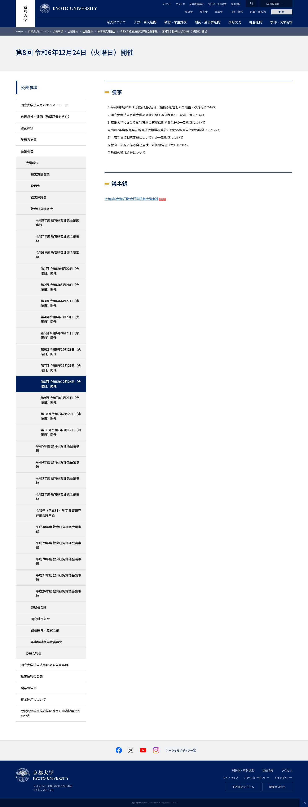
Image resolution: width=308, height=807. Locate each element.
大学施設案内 (196, 4)
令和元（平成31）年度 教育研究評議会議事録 (58, 512)
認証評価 (27, 128)
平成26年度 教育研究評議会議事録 (58, 593)
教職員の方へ (277, 787)
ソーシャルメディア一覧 (181, 750)
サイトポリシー (283, 777)
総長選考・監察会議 (45, 630)
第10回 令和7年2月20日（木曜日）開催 (61, 416)
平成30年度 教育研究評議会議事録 (58, 529)
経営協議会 (39, 197)
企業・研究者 (258, 12)
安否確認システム (243, 787)
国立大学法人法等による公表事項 (44, 665)
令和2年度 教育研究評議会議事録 (57, 496)
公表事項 (58, 31)
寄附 (281, 12)
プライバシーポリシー (256, 777)
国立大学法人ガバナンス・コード (44, 105)
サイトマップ (230, 777)
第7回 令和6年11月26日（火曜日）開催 (61, 367)
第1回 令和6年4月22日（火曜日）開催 (60, 270)
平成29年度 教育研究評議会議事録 (58, 545)
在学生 (204, 12)
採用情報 (235, 4)
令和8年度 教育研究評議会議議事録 (57, 222)
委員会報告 (33, 653)
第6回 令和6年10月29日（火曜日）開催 (61, 351)
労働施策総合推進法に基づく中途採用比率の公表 (50, 713)
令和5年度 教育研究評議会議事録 (57, 448)
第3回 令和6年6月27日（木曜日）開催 (60, 303)
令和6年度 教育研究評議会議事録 (138, 31)
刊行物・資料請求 (217, 4)
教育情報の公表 (32, 676)
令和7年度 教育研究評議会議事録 (57, 238)
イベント (166, 4)
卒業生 (219, 12)
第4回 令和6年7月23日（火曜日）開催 (60, 319)
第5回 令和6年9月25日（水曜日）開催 (60, 335)
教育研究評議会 (106, 31)
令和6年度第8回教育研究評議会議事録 (131, 198)
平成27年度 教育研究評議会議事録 (58, 577)
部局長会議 (39, 607)
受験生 (189, 12)
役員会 (35, 185)
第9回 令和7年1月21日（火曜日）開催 (60, 399)
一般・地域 (236, 12)
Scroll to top (304, 803)
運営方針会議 (40, 174)
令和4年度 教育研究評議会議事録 (57, 464)
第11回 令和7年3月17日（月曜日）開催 (61, 432)
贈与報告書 (28, 688)
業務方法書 (28, 139)
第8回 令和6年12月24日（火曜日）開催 (61, 383)
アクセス (180, 4)
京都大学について (38, 31)
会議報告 (73, 31)
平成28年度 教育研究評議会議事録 (58, 561)
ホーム (19, 31)
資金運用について (33, 699)
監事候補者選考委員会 (46, 642)
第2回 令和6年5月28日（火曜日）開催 (60, 286)
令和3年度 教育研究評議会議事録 (57, 480)
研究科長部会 (40, 619)
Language (273, 3)
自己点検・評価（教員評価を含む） (46, 116)
